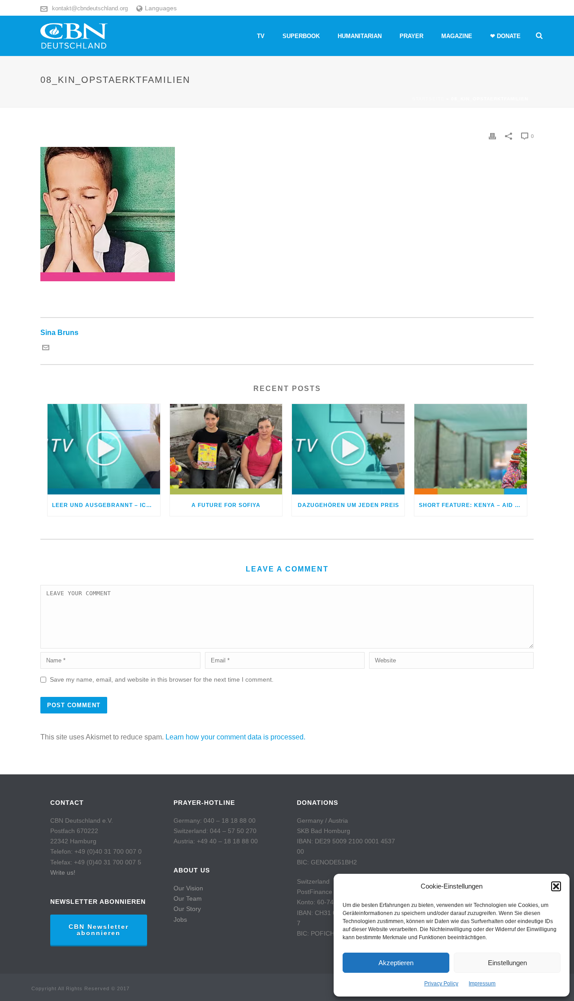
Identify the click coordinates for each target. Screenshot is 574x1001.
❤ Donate (505, 36)
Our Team (188, 898)
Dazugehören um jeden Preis (348, 505)
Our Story (187, 908)
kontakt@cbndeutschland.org (90, 8)
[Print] (492, 136)
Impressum (482, 983)
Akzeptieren (395, 963)
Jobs (180, 919)
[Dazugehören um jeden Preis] (348, 449)
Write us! (62, 872)
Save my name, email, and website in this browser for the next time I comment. (162, 679)
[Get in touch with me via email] (45, 348)
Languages (161, 8)
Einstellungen (507, 963)
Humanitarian (360, 36)
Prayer (411, 36)
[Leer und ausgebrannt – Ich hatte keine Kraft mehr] (104, 449)
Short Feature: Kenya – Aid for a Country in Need (473, 505)
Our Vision (188, 888)
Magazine (456, 36)
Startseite (428, 98)
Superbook (301, 36)
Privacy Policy (441, 983)
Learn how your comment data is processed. (235, 737)
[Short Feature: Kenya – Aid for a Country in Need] (470, 449)
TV (261, 36)
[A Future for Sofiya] (226, 449)
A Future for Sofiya (226, 505)
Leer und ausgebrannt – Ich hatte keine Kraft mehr (106, 505)
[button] (556, 886)
